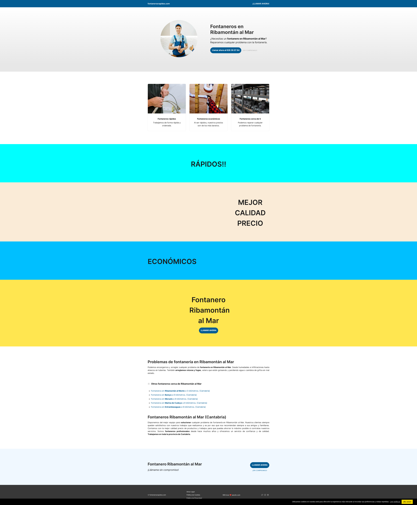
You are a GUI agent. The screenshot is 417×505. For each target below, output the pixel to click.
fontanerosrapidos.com (158, 495)
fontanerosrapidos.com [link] (159, 3)
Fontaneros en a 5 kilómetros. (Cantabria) (180, 391)
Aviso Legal (191, 492)
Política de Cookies (193, 495)
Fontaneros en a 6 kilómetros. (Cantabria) (174, 395)
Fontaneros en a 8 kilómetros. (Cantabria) (174, 399)
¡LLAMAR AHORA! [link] (260, 3)
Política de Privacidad (194, 498)
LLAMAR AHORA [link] (208, 330)
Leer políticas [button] (395, 502)
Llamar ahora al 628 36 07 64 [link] (225, 50)
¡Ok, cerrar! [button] (407, 502)
